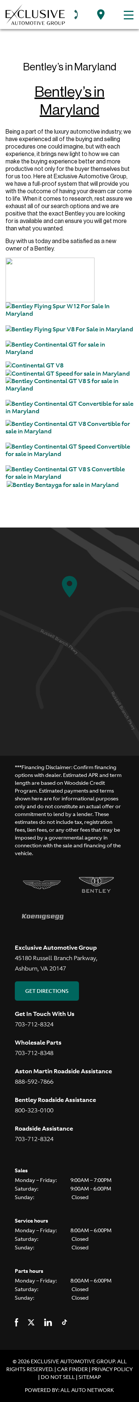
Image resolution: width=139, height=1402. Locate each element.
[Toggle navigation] (126, 14)
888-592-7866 (34, 1081)
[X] (31, 1322)
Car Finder (72, 1369)
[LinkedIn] (48, 1322)
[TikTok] (64, 1322)
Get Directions (47, 991)
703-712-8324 (34, 1024)
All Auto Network (87, 1390)
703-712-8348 (34, 1053)
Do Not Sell (58, 1377)
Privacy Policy (112, 1369)
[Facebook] (16, 1322)
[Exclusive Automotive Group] (35, 14)
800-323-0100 (34, 1110)
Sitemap (90, 1377)
